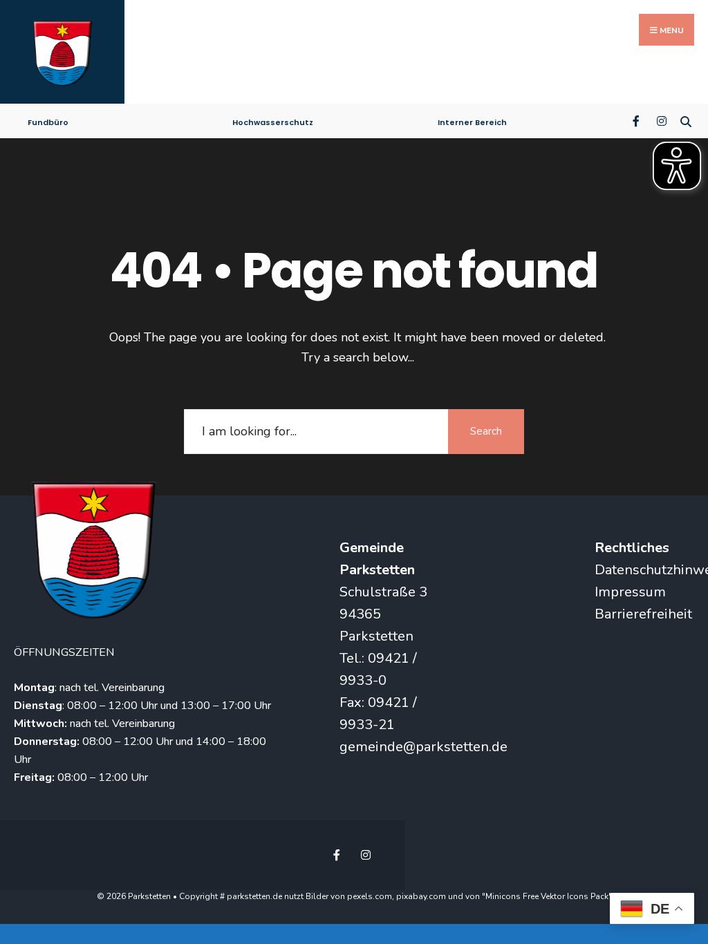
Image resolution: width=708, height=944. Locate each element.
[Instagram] (661, 120)
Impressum (630, 592)
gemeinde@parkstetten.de (423, 746)
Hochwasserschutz (272, 122)
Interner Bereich (472, 122)
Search (486, 431)
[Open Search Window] (685, 120)
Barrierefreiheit (643, 614)
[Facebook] (637, 120)
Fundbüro (48, 122)
